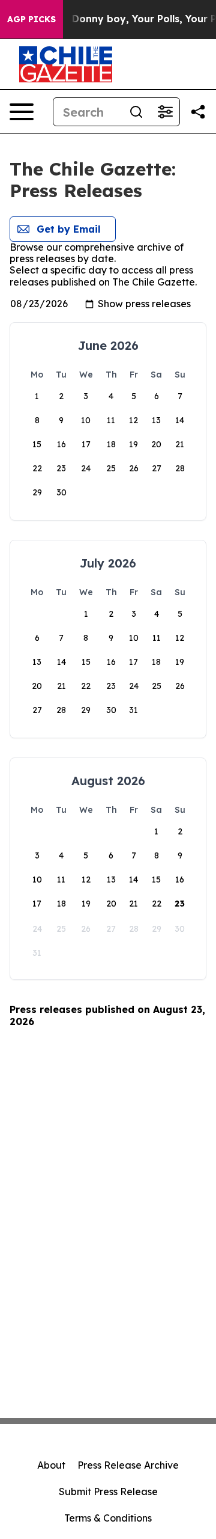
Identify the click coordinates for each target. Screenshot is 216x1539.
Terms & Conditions (108, 1518)
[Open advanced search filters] (165, 112)
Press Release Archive (128, 1465)
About (51, 1465)
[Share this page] (198, 112)
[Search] (136, 112)
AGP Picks (31, 19)
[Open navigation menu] (22, 112)
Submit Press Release (108, 1491)
